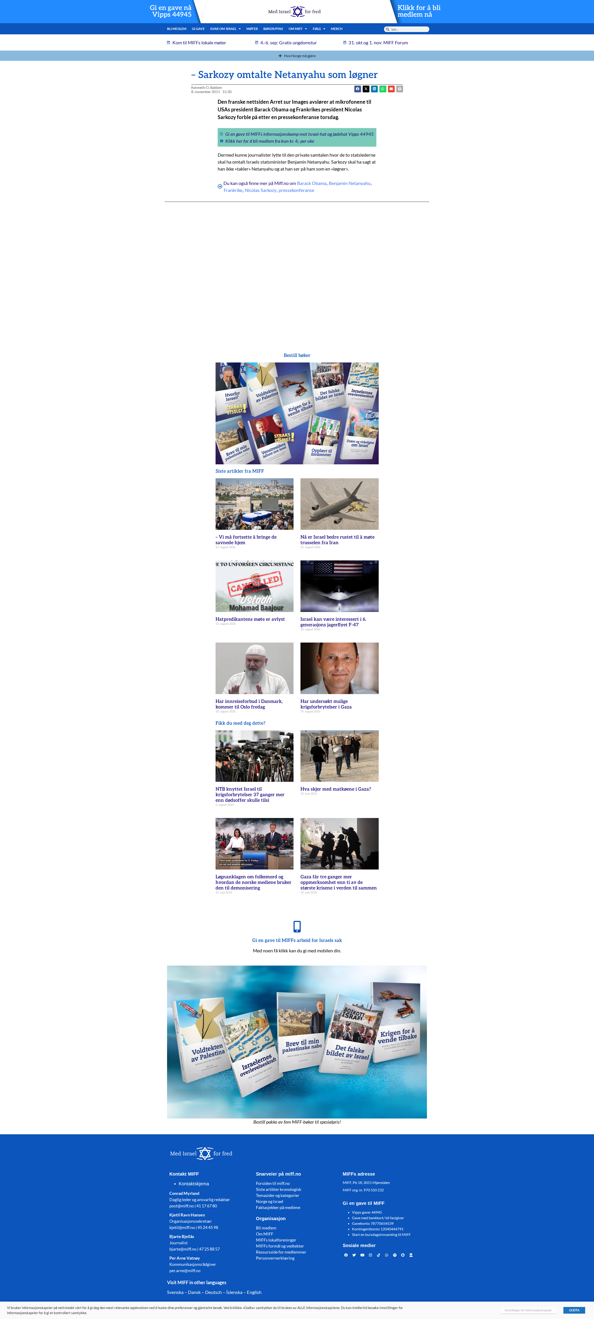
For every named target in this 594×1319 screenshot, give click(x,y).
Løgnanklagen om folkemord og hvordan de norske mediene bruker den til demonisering (253, 882)
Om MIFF (264, 1233)
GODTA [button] (574, 1310)
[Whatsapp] (386, 1255)
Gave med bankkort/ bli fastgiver (378, 1218)
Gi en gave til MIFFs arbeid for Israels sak (297, 940)
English (254, 1292)
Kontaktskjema (194, 1183)
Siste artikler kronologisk (278, 1189)
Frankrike (233, 190)
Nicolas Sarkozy (260, 190)
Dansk (194, 1292)
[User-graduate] (411, 1255)
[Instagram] (370, 1255)
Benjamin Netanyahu (350, 183)
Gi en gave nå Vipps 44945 (171, 11)
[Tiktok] (378, 1255)
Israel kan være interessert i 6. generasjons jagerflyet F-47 (333, 622)
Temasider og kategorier (277, 1195)
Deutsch (213, 1292)
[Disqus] (297, 268)
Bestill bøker (297, 355)
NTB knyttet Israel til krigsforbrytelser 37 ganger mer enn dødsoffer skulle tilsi (250, 794)
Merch (337, 29)
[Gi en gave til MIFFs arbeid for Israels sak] (297, 926)
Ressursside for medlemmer (281, 1251)
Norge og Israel (269, 1201)
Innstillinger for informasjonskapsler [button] (528, 1310)
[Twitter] (354, 1255)
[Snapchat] (403, 1255)
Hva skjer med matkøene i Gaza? (335, 789)
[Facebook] (346, 1255)
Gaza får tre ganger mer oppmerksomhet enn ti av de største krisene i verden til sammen (338, 882)
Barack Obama (311, 183)
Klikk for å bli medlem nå (419, 11)
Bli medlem (176, 29)
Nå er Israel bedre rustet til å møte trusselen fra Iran (337, 540)
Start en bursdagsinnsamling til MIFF (381, 1234)
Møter (252, 29)
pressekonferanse (296, 190)
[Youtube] (362, 1255)
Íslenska (234, 1292)
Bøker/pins (273, 29)
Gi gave (198, 29)
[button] (366, 89)
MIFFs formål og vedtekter (280, 1245)
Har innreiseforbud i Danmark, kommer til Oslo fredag (249, 704)
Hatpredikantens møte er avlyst (250, 619)
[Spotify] (394, 1255)
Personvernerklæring (275, 1258)
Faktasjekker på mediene (278, 1207)
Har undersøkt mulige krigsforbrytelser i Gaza (326, 704)
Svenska (175, 1292)
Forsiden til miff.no (273, 1183)
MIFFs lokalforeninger (276, 1239)
